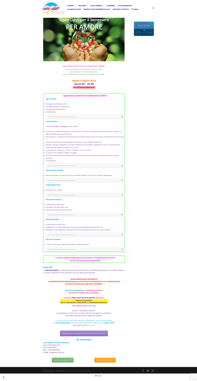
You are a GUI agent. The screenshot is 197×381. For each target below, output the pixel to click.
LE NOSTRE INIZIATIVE (124, 5)
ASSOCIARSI (82, 5)
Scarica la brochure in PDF (105, 360)
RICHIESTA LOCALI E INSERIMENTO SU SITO (97, 9)
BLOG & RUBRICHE (96, 5)
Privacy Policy (48, 371)
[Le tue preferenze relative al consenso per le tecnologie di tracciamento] (4, 377)
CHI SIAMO (70, 5)
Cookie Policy (59, 371)
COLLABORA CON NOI (74, 9)
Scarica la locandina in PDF (62, 360)
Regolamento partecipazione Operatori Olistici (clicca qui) (84, 333)
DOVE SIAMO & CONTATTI (121, 9)
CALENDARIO (111, 5)
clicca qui (91, 306)
